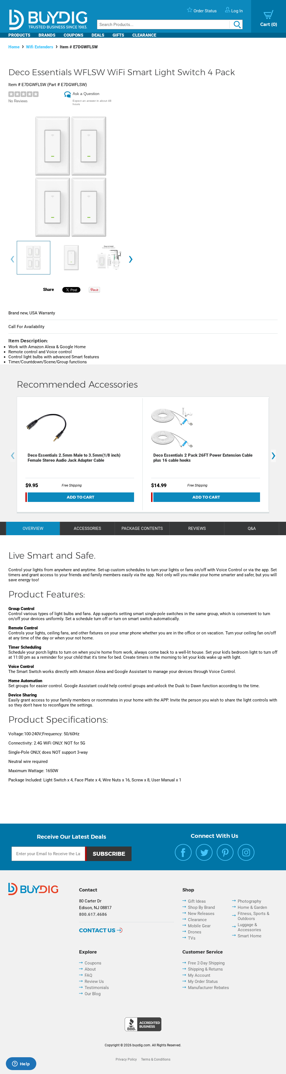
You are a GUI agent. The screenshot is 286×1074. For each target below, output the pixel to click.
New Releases (201, 913)
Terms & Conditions (155, 1059)
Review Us (94, 981)
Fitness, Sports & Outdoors (253, 916)
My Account (199, 975)
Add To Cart (80, 497)
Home (14, 46)
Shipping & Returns (205, 969)
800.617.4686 (93, 914)
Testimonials (97, 987)
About (90, 969)
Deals (98, 35)
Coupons (73, 35)
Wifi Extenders (39, 46)
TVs (192, 938)
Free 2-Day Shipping (206, 963)
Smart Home (249, 935)
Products (19, 35)
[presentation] (12, 259)
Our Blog (93, 993)
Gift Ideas (197, 901)
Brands (47, 35)
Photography (249, 901)
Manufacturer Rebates (208, 987)
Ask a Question (86, 93)
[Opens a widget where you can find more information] (21, 1064)
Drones (194, 932)
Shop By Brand (201, 907)
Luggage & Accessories (249, 927)
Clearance (144, 35)
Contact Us (97, 930)
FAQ (88, 975)
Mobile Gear (199, 925)
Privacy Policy (126, 1059)
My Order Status (203, 981)
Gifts (118, 35)
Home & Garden (252, 907)
